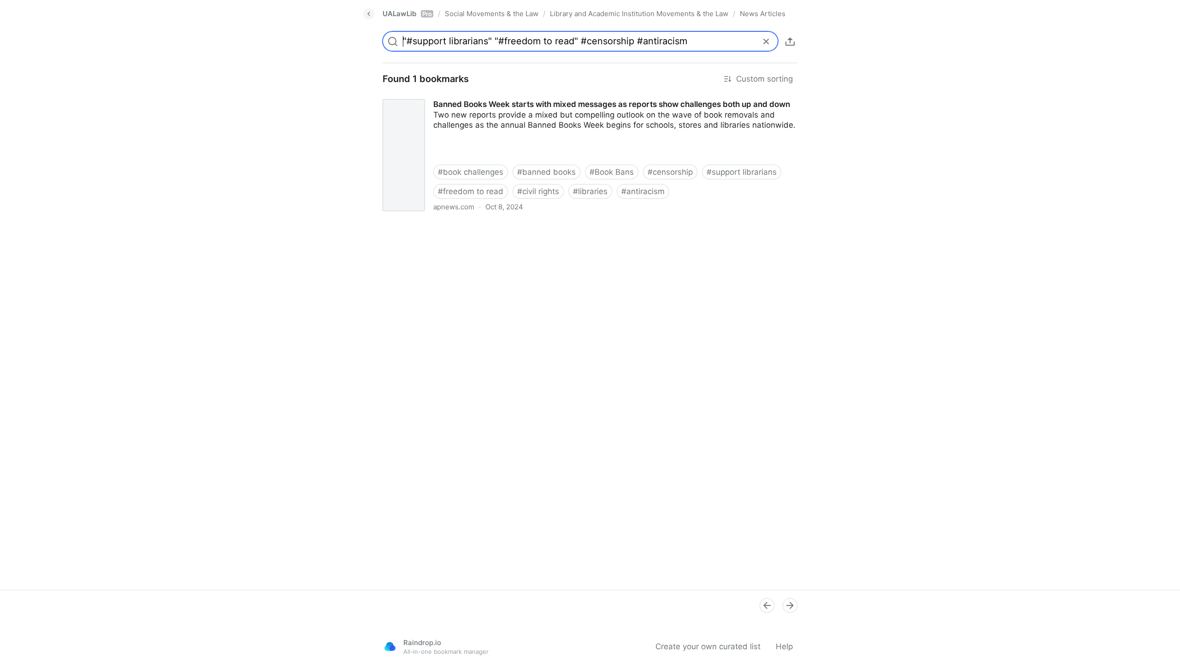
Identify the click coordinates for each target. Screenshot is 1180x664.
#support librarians (742, 172)
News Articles (762, 13)
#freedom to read (470, 191)
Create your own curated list (708, 646)
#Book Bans (612, 172)
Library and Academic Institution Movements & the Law (639, 13)
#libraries (590, 191)
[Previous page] (767, 605)
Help (784, 646)
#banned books (546, 172)
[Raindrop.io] (390, 646)
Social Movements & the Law (491, 13)
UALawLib (407, 13)
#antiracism (643, 191)
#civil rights (538, 191)
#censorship (670, 172)
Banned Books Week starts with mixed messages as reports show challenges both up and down (553, 96)
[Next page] (790, 605)
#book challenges (470, 172)
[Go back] (368, 13)
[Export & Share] (790, 41)
